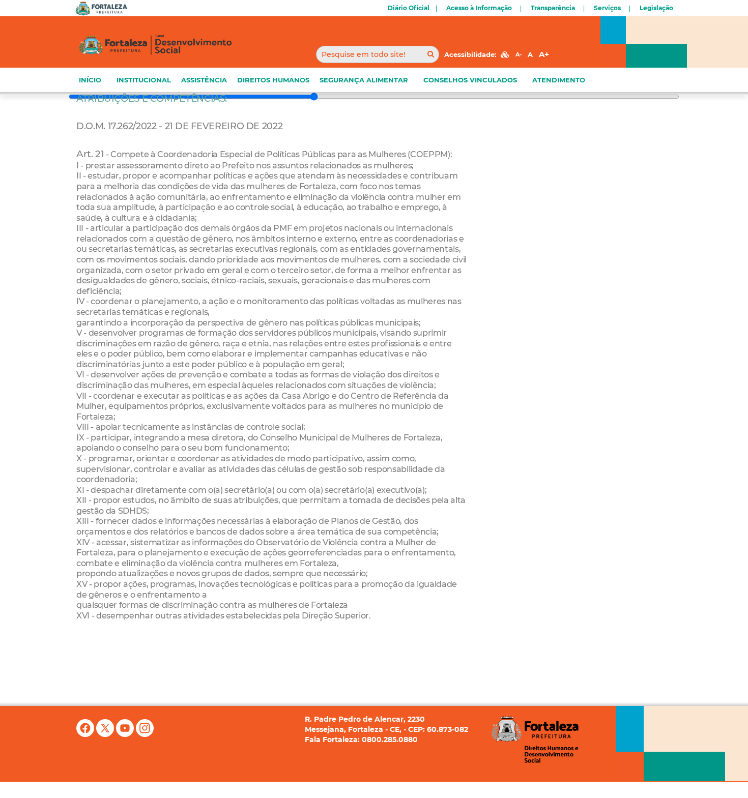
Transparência (553, 8)
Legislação (656, 8)
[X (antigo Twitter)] (106, 727)
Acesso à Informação (479, 8)
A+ (544, 54)
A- (518, 54)
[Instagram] (145, 727)
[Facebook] (86, 727)
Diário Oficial (408, 8)
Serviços (607, 8)
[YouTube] (126, 727)
